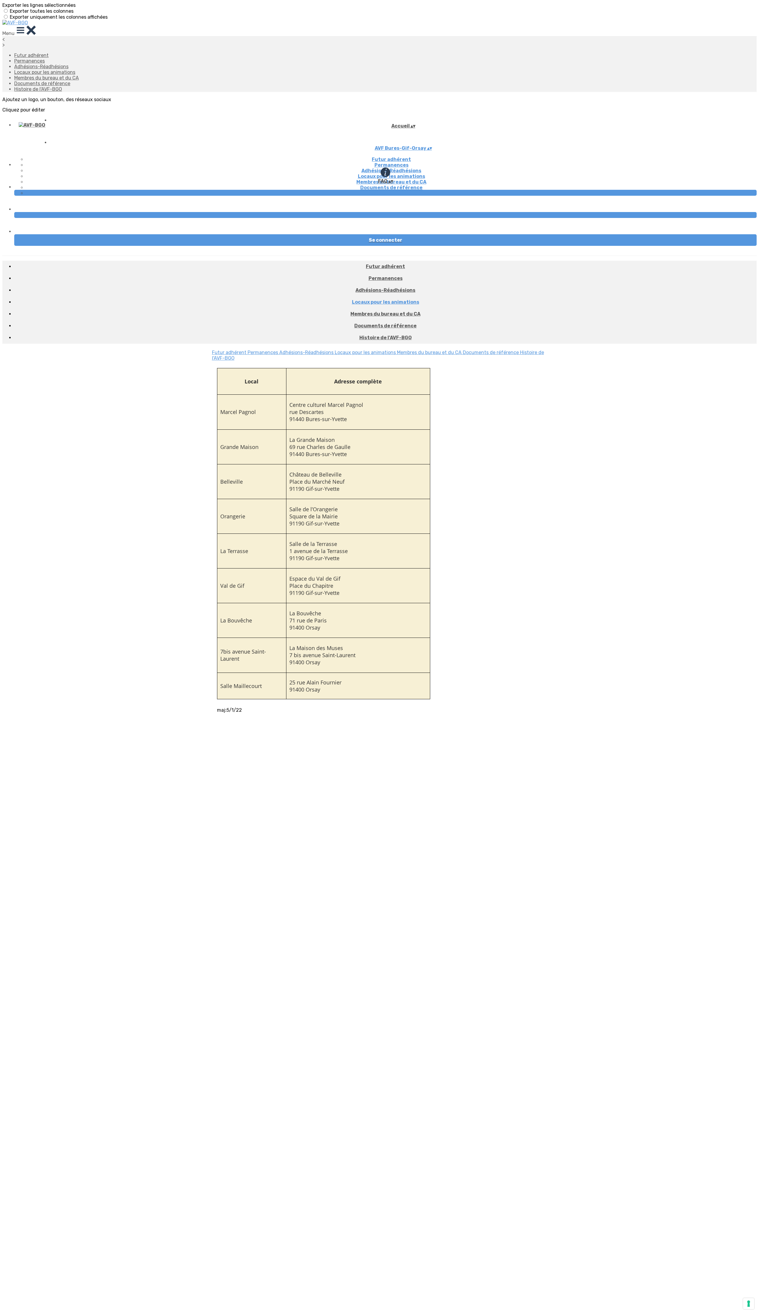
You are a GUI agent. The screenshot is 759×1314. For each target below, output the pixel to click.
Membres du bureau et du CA (46, 78)
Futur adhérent (31, 55)
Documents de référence (42, 83)
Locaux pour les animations (44, 72)
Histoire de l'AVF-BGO (38, 89)
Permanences (29, 61)
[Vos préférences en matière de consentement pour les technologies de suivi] (748, 1303)
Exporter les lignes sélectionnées (39, 5)
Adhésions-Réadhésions (41, 66)
